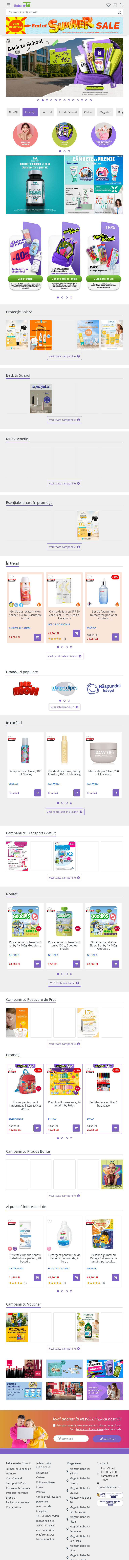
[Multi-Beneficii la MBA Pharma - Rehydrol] (41, 462)
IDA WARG (53, 783)
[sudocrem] (64, 1391)
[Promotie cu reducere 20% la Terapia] (112, 1023)
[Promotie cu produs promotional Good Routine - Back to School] (17, 1174)
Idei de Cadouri (68, 112)
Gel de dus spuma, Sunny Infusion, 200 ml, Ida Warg (64, 773)
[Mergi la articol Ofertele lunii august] (47, 100)
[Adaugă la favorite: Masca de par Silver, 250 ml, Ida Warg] (89, 737)
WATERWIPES (16, 1268)
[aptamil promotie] (24, 1391)
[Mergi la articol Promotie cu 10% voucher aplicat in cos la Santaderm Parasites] (64, 100)
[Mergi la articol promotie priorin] (56, 100)
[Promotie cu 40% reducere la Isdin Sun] (88, 335)
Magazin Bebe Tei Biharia (80, 1471)
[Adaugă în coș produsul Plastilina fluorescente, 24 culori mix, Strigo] (76, 1128)
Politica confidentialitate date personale (48, 1496)
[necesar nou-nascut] (105, 1391)
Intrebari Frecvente (17, 1492)
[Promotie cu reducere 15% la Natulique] (64, 1023)
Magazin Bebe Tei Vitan (80, 1548)
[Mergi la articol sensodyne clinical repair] (69, 100)
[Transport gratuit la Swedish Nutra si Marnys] (88, 856)
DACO (90, 1118)
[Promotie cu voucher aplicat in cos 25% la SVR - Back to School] (64, 1327)
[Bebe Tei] (22, 4)
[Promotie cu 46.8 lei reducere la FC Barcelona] (41, 1327)
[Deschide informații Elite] (12, 580)
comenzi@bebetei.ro (108, 1487)
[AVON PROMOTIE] (24, 1369)
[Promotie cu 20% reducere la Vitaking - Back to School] (88, 399)
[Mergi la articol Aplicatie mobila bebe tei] (51, 100)
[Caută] (119, 12)
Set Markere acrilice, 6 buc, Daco (103, 1104)
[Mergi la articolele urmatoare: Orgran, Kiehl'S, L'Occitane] (69, 700)
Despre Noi (42, 1472)
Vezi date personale (95, 1429)
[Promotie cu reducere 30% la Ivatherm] (17, 1023)
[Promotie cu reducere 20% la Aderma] (41, 1023)
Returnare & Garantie (18, 1488)
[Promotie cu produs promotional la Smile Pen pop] (112, 1174)
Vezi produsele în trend (63, 656)
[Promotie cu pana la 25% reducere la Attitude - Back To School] (112, 399)
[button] (37, 792)
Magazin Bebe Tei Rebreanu (80, 1529)
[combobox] (64, 12)
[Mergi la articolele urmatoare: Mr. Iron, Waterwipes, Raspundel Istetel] (60, 700)
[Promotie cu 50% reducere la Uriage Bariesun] (112, 335)
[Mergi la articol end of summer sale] (38, 100)
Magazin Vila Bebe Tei (80, 1500)
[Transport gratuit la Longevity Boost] (112, 856)
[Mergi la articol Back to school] (42, 100)
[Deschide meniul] (8, 4)
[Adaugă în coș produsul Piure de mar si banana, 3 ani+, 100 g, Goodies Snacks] (76, 964)
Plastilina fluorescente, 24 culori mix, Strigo (64, 1104)
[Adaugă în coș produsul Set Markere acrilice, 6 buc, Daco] (115, 1128)
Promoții (30, 112)
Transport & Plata (16, 1483)
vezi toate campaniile (62, 356)
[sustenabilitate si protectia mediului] (105, 1369)
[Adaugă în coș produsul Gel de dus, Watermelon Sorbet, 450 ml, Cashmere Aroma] (37, 637)
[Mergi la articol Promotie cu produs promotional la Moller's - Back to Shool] (86, 100)
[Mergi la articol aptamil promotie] (73, 100)
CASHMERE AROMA (20, 628)
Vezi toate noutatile (62, 983)
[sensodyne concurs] (94, 170)
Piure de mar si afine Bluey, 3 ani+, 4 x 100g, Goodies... (104, 946)
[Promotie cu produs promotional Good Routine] (79, 199)
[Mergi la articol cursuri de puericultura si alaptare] (91, 100)
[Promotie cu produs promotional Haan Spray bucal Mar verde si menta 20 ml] (41, 1174)
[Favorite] (108, 4)
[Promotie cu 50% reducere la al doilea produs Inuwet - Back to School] (17, 399)
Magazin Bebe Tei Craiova (80, 1490)
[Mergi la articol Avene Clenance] (60, 100)
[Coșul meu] (115, 4)
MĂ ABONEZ (107, 1439)
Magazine (105, 112)
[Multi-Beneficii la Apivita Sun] (112, 462)
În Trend (47, 112)
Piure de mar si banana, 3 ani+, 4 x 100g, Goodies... (25, 944)
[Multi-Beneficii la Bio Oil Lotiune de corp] (64, 462)
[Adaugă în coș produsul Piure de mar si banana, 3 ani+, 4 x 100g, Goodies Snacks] (37, 964)
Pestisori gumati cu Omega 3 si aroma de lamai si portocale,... (103, 1258)
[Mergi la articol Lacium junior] (77, 100)
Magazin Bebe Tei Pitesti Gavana (80, 1509)
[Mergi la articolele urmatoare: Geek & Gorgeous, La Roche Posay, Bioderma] (64, 700)
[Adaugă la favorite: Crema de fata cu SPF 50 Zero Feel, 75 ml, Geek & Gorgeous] (51, 577)
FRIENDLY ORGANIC (59, 1268)
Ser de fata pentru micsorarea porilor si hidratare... (103, 615)
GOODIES (14, 955)
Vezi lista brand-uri (63, 707)
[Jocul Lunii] (64, 1369)
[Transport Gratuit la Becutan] (64, 856)
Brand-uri (11, 1497)
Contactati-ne (13, 1507)
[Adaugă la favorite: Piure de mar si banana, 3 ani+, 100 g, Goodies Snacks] (50, 909)
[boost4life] (35, 184)
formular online (45, 1539)
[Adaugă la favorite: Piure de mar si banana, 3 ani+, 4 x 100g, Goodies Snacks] (10, 909)
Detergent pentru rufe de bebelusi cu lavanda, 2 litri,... (64, 1258)
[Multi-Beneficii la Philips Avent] (88, 462)
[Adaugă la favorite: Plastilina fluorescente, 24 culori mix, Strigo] (50, 1069)
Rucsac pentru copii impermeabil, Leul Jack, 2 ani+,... (25, 1105)
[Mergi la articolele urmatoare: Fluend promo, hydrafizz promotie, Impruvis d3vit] (66, 297)
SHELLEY (13, 783)
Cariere (88, 112)
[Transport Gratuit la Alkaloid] (17, 856)
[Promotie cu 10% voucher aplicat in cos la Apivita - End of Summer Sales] (112, 1327)
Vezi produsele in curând (63, 812)
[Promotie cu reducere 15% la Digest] (88, 1023)
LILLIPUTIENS (16, 1118)
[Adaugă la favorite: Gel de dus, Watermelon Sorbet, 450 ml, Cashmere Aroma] (12, 577)
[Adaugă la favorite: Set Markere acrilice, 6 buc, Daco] (89, 1069)
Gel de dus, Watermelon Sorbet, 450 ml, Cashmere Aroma (25, 615)
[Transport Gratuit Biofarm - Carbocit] (41, 855)
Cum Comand (14, 1478)
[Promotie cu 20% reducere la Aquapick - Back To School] (41, 398)
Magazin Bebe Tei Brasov (80, 1481)
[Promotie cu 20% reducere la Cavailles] (64, 526)
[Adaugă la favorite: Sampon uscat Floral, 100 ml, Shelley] (10, 737)
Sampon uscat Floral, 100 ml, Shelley (25, 773)
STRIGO (52, 1118)
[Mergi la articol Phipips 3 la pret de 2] (82, 100)
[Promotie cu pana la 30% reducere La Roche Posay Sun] (41, 335)
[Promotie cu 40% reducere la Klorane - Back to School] (64, 399)
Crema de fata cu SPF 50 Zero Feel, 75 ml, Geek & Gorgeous (64, 615)
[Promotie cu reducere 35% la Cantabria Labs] (17, 335)
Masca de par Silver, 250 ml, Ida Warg (103, 773)
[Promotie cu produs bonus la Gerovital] (88, 1174)
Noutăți (13, 112)
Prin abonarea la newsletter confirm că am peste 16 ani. (89, 1425)
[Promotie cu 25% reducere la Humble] (41, 526)
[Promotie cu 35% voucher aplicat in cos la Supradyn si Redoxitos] (17, 1327)
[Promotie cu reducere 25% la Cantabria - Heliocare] (64, 335)
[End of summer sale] (64, 25)
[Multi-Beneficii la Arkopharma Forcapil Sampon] (17, 462)
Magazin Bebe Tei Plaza (80, 1519)
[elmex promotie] (108, 199)
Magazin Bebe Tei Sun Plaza (80, 1538)
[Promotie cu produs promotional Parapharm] (64, 1174)
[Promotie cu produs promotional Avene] (17, 526)
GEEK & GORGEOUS (59, 624)
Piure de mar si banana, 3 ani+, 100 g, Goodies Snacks (64, 946)
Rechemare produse (17, 1502)
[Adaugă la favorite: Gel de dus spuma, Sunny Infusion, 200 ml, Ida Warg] (50, 737)
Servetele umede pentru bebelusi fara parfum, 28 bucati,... (25, 1258)
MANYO (91, 627)
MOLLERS (92, 1268)
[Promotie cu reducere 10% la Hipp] (112, 526)
